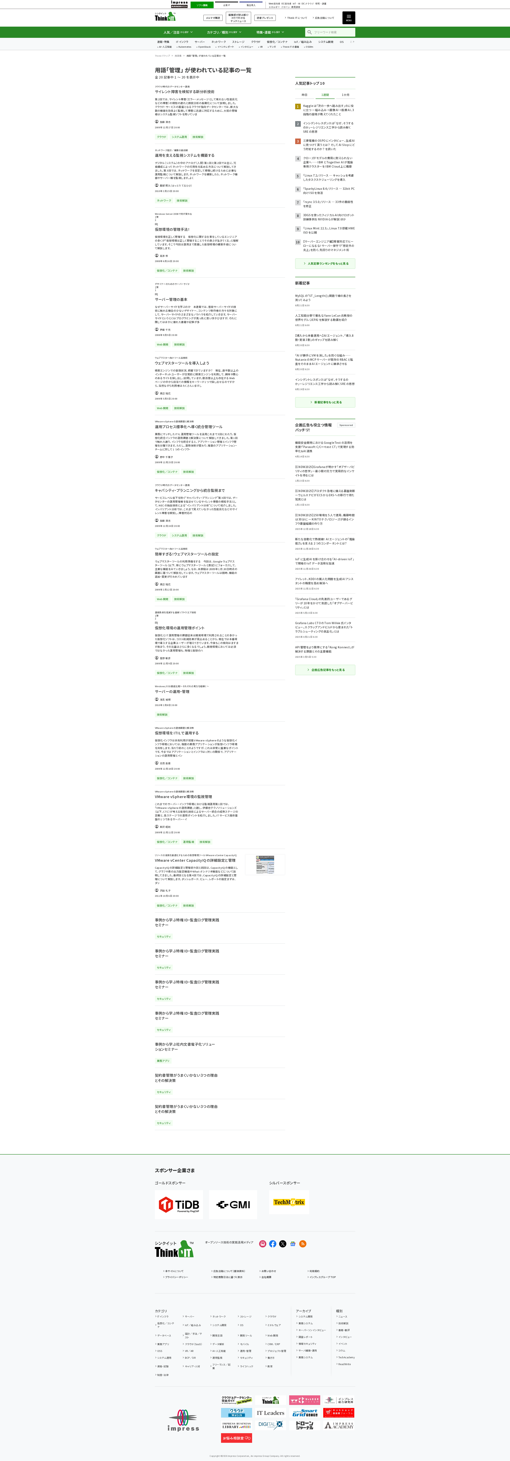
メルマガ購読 (213, 17)
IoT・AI (296, 4)
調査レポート (306, 1336)
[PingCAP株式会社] (179, 1204)
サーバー (200, 42)
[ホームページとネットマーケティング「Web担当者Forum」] (304, 1401)
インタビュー (247, 47)
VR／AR (189, 1351)
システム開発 (325, 42)
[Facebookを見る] (272, 1243)
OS (342, 42)
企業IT (226, 5)
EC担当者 (286, 4)
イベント (342, 1343)
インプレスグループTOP (323, 1277)
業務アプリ (163, 1344)
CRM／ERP (274, 1344)
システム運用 (164, 1357)
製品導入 (251, 5)
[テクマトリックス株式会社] (289, 1202)
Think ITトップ (162, 55)
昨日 (304, 95)
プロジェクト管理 (277, 1351)
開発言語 (217, 1335)
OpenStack (204, 47)
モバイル (244, 1344)
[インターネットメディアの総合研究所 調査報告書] (338, 1401)
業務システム (306, 1323)
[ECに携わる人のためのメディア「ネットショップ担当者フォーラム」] (338, 1414)
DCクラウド (308, 4)
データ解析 (218, 1344)
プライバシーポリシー (176, 1277)
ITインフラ (182, 42)
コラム (341, 1350)
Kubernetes (185, 47)
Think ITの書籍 (291, 47)
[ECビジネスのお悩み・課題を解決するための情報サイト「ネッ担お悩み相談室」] (236, 1439)
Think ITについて (297, 17)
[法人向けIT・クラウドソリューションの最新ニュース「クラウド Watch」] (236, 1414)
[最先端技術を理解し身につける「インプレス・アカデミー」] (338, 1427)
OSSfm (309, 47)
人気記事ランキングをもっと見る (328, 263)
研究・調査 (320, 4)
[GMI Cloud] (233, 1204)
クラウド (256, 42)
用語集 (178, 55)
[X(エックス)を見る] (282, 1243)
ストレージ (238, 42)
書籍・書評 (344, 1330)
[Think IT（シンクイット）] (174, 1254)
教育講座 (295, 7)
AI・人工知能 (165, 47)
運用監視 (217, 1357)
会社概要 (267, 1277)
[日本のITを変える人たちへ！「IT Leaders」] (270, 1414)
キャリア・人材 (192, 1366)
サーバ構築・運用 (308, 1350)
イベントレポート (225, 47)
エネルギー (274, 7)
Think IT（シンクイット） (174, 16)
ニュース (342, 1316)
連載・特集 (163, 42)
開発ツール (246, 1335)
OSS (159, 1351)
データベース (164, 1335)
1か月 (345, 95)
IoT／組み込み (303, 42)
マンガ (273, 47)
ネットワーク (218, 42)
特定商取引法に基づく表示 (228, 1277)
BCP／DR (190, 1357)
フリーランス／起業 (221, 1366)
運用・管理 (245, 1351)
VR (261, 47)
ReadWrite (344, 1364)
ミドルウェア (274, 1325)
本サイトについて (174, 1271)
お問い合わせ (269, 1271)
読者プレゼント (265, 17)
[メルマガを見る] (262, 1243)
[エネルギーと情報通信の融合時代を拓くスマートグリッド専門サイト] (304, 1414)
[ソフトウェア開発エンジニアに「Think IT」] (270, 1401)
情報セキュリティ (307, 1343)
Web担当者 (274, 4)
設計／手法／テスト (193, 1335)
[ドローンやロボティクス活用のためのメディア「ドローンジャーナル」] (304, 1427)
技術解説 (343, 1323)
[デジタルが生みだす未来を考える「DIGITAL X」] (270, 1427)
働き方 (271, 1357)
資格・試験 (163, 1366)
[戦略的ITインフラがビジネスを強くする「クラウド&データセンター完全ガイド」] (236, 1401)
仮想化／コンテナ (277, 42)
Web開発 (273, 1335)
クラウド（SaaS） (193, 1344)
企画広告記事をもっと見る (328, 670)
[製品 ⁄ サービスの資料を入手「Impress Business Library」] (236, 1427)
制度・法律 (163, 1375)
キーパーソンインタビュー (312, 1330)
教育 (270, 1366)
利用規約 (315, 1271)
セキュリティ (246, 1357)
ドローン (285, 7)
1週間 (325, 95)
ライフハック (246, 1366)
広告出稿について (324, 17)
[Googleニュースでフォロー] (292, 1243)
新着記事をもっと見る (328, 402)
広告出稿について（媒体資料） (229, 1271)
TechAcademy (346, 1357)
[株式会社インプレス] (183, 1421)
